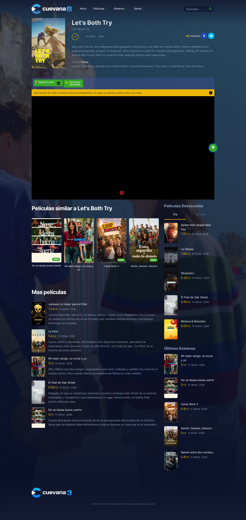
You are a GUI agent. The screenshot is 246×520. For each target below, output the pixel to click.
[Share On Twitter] (211, 36)
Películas (98, 8)
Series (138, 8)
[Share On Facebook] (204, 36)
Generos (119, 8)
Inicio (83, 8)
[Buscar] (211, 9)
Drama (84, 62)
